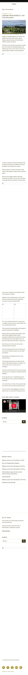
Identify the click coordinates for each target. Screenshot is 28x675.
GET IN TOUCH (6, 614)
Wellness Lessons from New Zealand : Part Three (13, 563)
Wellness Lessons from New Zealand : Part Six (13, 544)
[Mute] (21, 411)
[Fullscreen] (24, 411)
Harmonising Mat (6, 560)
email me (16, 389)
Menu (14, 4)
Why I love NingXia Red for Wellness (10, 546)
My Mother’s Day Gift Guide (8, 566)
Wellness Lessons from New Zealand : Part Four (13, 552)
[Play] (4, 411)
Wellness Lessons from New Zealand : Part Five (13, 549)
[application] (14, 406)
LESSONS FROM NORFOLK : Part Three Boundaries (13, 16)
